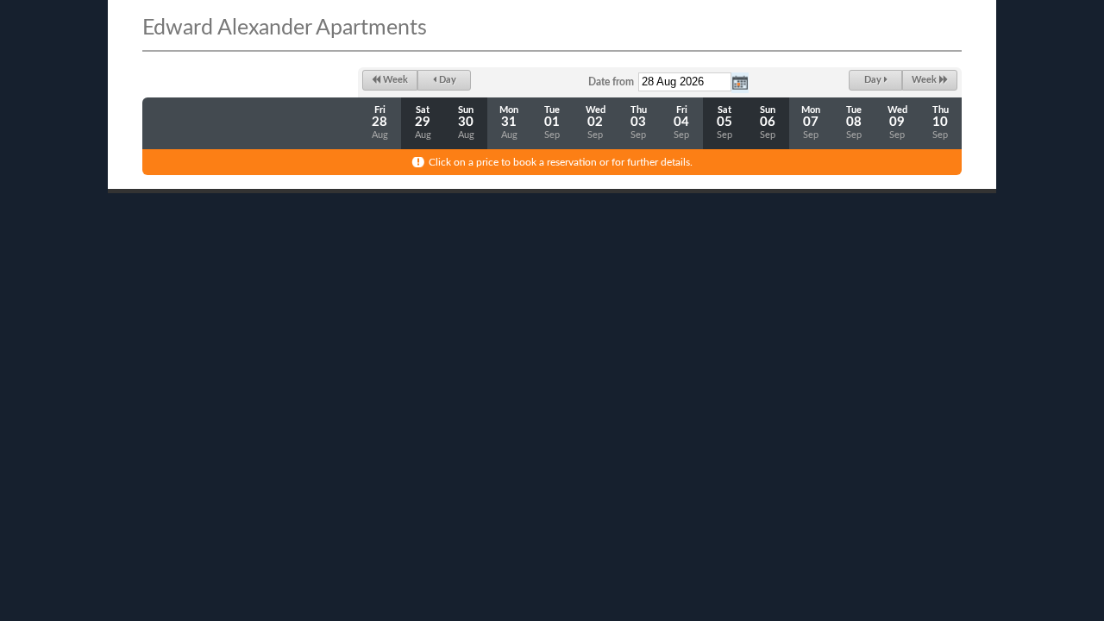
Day (446, 80)
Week (394, 80)
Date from (611, 82)
